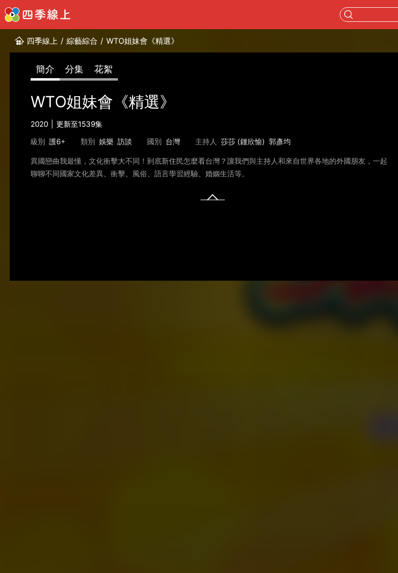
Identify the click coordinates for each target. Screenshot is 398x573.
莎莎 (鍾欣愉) (243, 141)
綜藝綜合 (82, 41)
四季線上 (42, 41)
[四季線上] (37, 14)
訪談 (124, 141)
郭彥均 (280, 141)
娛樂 (106, 141)
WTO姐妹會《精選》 (142, 41)
